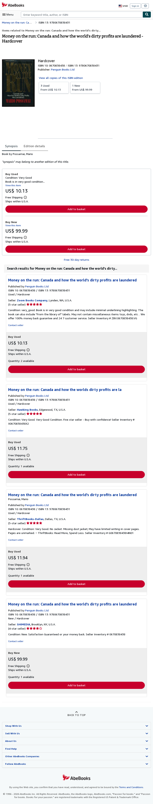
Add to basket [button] (76, 209)
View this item (13, 185)
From (51, 87)
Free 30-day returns (76, 259)
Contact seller (15, 325)
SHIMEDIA (23, 624)
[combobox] (82, 15)
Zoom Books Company (32, 300)
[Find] (147, 15)
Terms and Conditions (131, 787)
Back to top (77, 715)
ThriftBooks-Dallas (30, 519)
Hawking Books (27, 409)
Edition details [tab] (34, 146)
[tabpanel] (75, 158)
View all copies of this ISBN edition (61, 77)
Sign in (135, 5)
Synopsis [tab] (11, 146)
